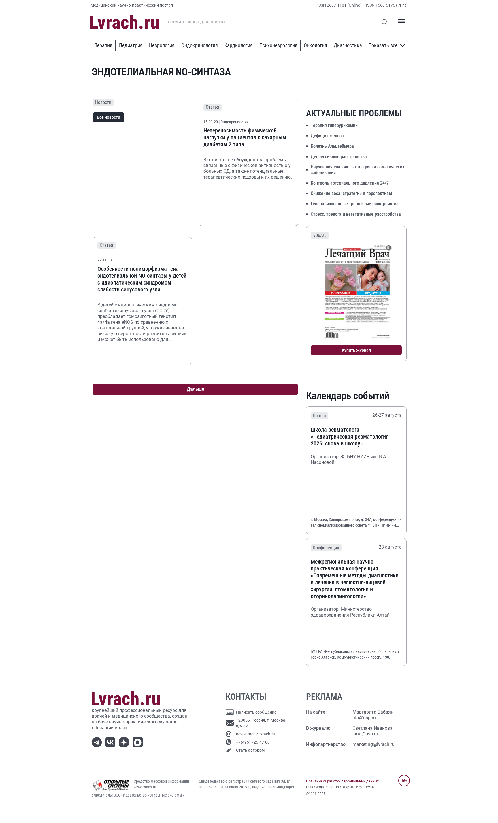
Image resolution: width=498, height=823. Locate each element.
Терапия (103, 45)
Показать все (382, 45)
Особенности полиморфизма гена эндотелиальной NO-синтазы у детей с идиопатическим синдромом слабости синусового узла (141, 279)
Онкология (315, 45)
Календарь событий (347, 396)
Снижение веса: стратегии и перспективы (351, 193)
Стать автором (250, 750)
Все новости (108, 117)
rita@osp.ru (364, 717)
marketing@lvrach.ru (373, 744)
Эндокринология (199, 45)
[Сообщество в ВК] (111, 741)
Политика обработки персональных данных (342, 781)
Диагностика (348, 45)
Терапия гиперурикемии (334, 125)
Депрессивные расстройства (339, 156)
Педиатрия (131, 45)
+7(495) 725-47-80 (253, 742)
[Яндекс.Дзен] (125, 741)
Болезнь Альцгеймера (332, 146)
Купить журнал (356, 350)
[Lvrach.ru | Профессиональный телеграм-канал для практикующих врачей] (98, 741)
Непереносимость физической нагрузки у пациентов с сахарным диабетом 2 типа (244, 137)
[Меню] (402, 22)
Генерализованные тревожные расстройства (355, 203)
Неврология (162, 45)
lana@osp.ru (365, 734)
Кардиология (238, 45)
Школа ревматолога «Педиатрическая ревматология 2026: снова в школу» (350, 436)
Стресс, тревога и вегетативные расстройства (356, 214)
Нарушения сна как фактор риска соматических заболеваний (357, 169)
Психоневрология (278, 45)
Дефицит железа (327, 136)
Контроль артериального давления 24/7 (350, 183)
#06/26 (320, 235)
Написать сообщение (256, 712)
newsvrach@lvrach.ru (255, 734)
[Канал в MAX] (139, 741)
